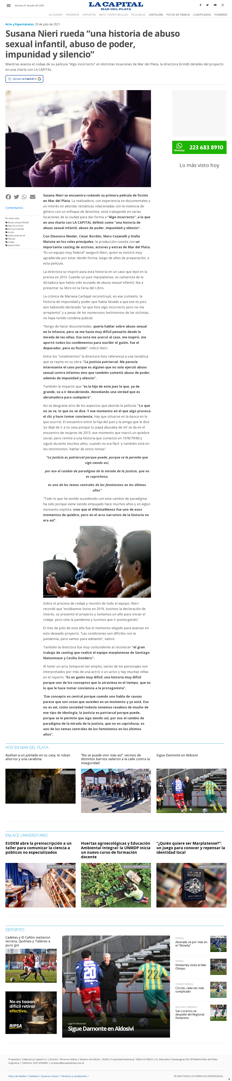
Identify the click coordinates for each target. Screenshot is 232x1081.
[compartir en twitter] (18, 197)
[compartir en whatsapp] (26, 197)
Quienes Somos (50, 1076)
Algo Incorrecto (15, 225)
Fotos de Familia (178, 14)
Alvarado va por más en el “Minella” (191, 943)
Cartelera (156, 14)
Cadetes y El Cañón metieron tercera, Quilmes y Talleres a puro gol (27, 941)
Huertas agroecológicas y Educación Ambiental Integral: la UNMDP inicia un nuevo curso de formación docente (115, 850)
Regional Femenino (186, 1007)
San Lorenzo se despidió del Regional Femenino (189, 1014)
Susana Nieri (13, 245)
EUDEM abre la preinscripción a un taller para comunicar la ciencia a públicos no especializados (38, 848)
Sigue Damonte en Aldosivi (177, 755)
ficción (10, 232)
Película (11, 238)
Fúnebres (220, 14)
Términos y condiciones (74, 1076)
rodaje (10, 242)
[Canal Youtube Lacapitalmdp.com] (215, 5)
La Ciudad (55, 14)
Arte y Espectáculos (113, 14)
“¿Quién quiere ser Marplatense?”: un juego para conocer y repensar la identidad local (190, 848)
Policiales (138, 14)
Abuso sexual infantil (18, 222)
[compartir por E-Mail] (34, 197)
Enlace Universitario (61, 866)
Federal (179, 938)
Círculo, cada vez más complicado (189, 989)
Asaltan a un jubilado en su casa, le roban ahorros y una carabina (37, 757)
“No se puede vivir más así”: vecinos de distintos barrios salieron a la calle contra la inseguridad (115, 759)
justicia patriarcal (16, 235)
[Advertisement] (199, 112)
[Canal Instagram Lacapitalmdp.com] (223, 5)
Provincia (72, 14)
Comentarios (14, 208)
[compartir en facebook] (9, 197)
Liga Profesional (77, 1023)
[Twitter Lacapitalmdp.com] (208, 5)
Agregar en (25, 78)
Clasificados (202, 14)
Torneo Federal (184, 984)
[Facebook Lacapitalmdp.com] (200, 5)
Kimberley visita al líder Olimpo (191, 966)
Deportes (89, 14)
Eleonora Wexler (15, 229)
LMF (53, 952)
